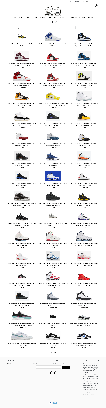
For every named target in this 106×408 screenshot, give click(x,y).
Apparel (73, 17)
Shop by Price (63, 17)
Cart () (78, 1)
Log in (71, 1)
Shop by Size (52, 17)
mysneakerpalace (50, 400)
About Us (90, 17)
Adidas (35, 17)
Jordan (21, 17)
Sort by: (58, 28)
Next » (55, 352)
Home (15, 17)
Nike (28, 17)
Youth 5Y (53, 22)
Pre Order (82, 17)
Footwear (42, 17)
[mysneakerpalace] (53, 10)
